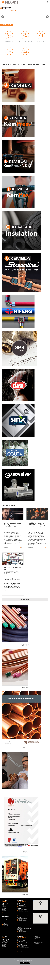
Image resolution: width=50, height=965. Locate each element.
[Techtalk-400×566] (15, 770)
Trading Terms (25, 894)
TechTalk (5, 573)
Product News (15, 527)
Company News (38, 527)
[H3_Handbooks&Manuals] (21, 718)
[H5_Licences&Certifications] (21, 821)
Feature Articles (13, 572)
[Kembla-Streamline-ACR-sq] (21, 272)
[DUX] (18, 385)
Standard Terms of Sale (37, 939)
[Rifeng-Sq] (18, 311)
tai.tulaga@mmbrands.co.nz (7, 925)
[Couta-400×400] (15, 453)
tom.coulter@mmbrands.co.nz (23, 931)
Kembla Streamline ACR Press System (12, 524)
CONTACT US (25, 959)
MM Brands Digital (8, 526)
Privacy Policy (36, 938)
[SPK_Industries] (19, 348)
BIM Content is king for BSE (12, 568)
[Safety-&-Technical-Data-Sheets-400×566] (15, 623)
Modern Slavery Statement (38, 944)
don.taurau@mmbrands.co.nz (23, 920)
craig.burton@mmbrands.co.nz (23, 911)
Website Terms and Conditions (38, 942)
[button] (40, 903)
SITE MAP (37, 959)
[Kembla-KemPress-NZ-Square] (18, 156)
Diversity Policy (36, 943)
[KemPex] (18, 192)
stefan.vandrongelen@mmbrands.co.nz (24, 942)
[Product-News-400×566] (15, 667)
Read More (6, 547)
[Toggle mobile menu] (47, 2)
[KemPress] (18, 121)
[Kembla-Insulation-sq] (21, 230)
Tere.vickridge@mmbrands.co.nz (23, 925)
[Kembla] (18, 85)
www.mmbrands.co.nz (6, 914)
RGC (23, 960)
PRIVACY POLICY (32, 959)
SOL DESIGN (30, 960)
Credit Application (37, 937)
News (12, 527)
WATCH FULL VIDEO (6, 24)
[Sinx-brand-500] (18, 420)
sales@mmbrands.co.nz (6, 913)
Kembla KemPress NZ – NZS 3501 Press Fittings (37, 524)
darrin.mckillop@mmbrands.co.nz (24, 947)
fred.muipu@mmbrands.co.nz (23, 906)
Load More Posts (25, 599)
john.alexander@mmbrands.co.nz (8, 921)
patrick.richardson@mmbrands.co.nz (24, 951)
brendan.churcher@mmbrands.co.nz (24, 915)
